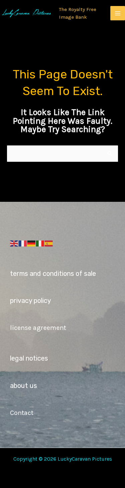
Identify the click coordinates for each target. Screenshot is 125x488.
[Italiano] (40, 243)
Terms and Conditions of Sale (53, 274)
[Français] (23, 243)
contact (21, 413)
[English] (14, 243)
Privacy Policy (30, 301)
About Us (23, 386)
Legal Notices (29, 358)
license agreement (38, 328)
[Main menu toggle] (117, 13)
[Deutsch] (31, 243)
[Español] (49, 243)
